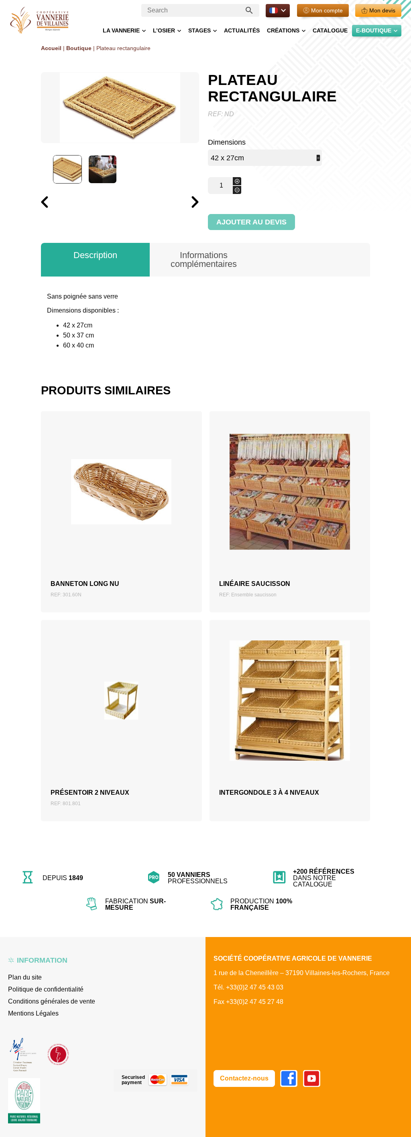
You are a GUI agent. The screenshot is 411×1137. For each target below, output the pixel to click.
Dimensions (227, 142)
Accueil (51, 48)
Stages (199, 30)
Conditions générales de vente (51, 1001)
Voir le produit (121, 505)
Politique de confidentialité (45, 989)
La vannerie (121, 30)
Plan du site (25, 977)
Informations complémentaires (204, 259)
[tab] (95, 260)
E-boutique (373, 30)
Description (95, 255)
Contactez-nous (244, 1078)
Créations (283, 30)
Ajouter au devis (251, 222)
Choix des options (289, 714)
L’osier (164, 30)
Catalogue (330, 30)
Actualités (242, 30)
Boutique (79, 48)
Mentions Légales (33, 1013)
